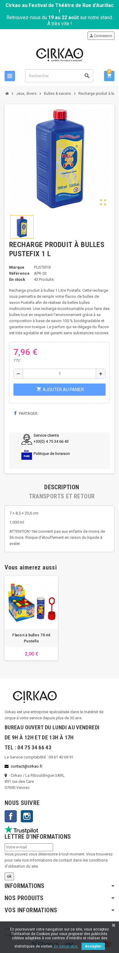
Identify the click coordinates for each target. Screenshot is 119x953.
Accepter (93, 946)
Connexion (100, 35)
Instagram (27, 816)
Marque (16, 267)
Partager (28, 413)
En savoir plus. (66, 946)
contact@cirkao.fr (26, 766)
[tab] (61, 487)
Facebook (11, 816)
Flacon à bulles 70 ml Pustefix (31, 638)
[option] (31, 618)
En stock (17, 279)
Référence (19, 273)
